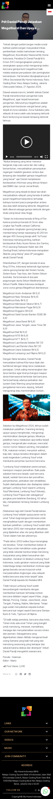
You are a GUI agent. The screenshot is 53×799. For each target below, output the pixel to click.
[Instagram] (35, 790)
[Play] (6, 156)
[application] (26, 142)
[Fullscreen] (46, 156)
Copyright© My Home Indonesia (27, 796)
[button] (49, 5)
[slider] (24, 157)
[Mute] (41, 156)
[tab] (26, 723)
